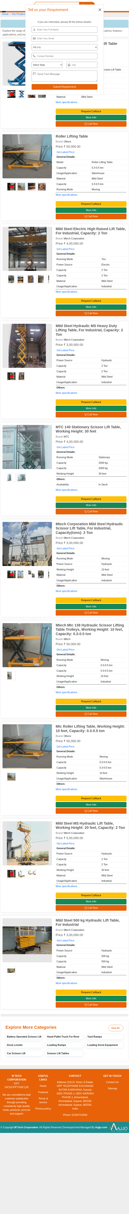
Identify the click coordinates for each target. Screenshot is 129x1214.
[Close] (99, 9)
